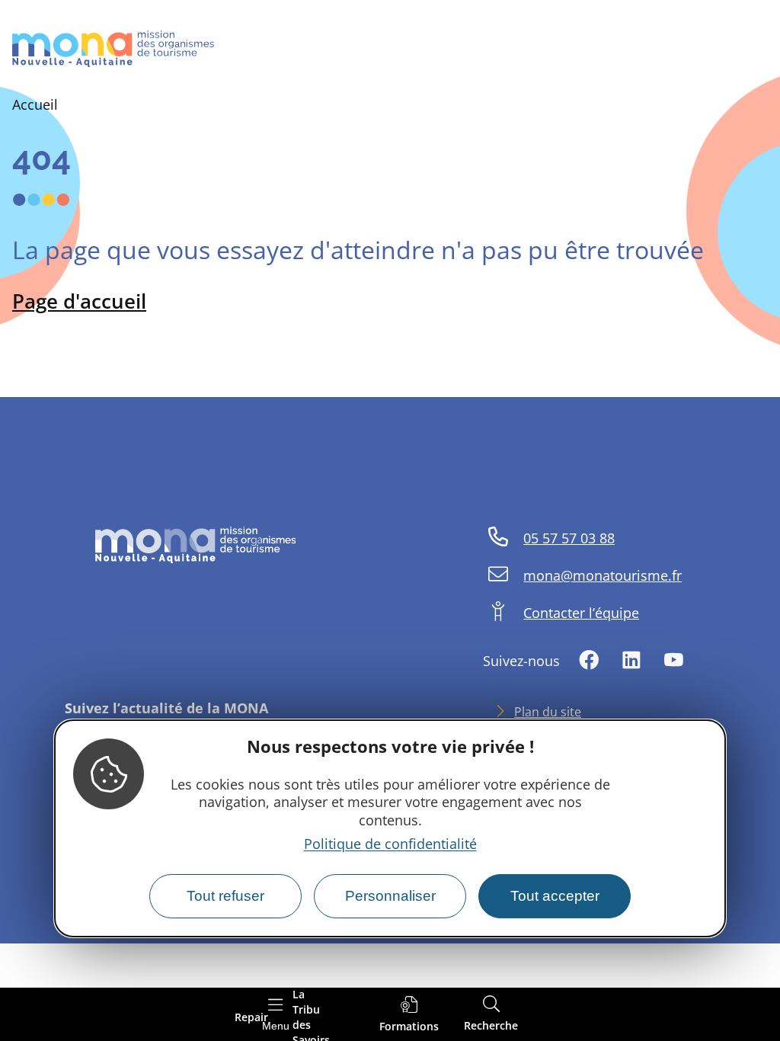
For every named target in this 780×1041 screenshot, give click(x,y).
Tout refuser (225, 896)
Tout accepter (554, 896)
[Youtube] (673, 661)
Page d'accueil (79, 301)
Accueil (35, 104)
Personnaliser (390, 896)
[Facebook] (589, 661)
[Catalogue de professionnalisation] (409, 1014)
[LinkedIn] (631, 661)
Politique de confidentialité (390, 843)
